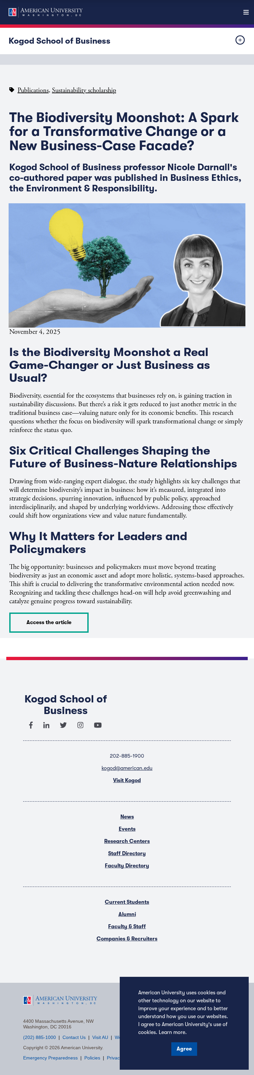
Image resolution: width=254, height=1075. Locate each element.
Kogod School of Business (59, 41)
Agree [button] (184, 1049)
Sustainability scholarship (84, 90)
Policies (92, 1057)
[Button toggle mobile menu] (234, 41)
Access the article (48, 622)
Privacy (114, 1057)
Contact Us (74, 1037)
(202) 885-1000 (39, 1037)
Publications (33, 90)
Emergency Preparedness (50, 1057)
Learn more (172, 1032)
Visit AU (100, 1037)
